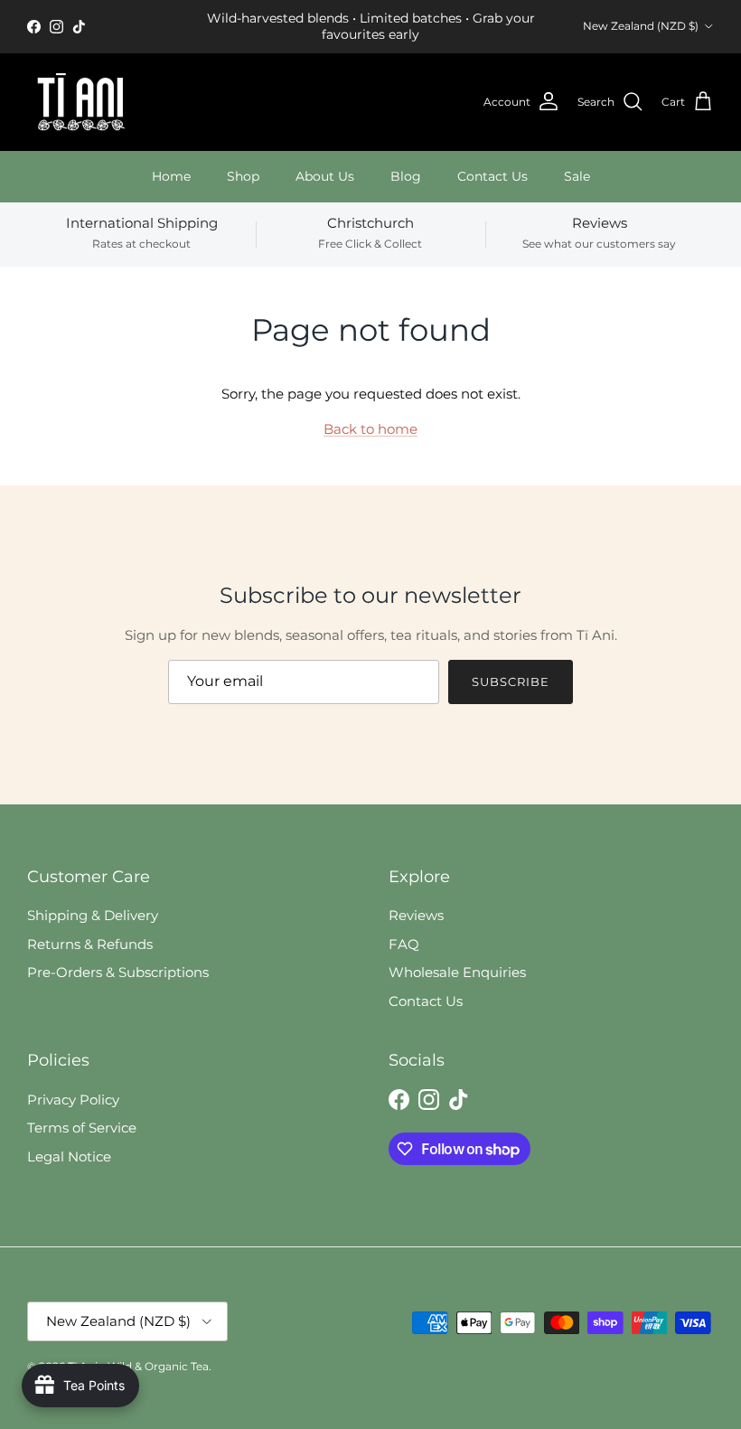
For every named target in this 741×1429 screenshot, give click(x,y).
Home (171, 176)
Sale (577, 176)
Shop (243, 176)
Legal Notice (69, 1156)
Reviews (416, 915)
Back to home (370, 428)
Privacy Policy (73, 1099)
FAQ (404, 944)
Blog (405, 176)
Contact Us (492, 176)
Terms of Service (81, 1127)
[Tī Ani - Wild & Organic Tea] (81, 102)
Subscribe (510, 681)
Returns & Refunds (90, 944)
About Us (324, 176)
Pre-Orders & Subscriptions (118, 972)
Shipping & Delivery (92, 915)
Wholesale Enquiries (457, 972)
